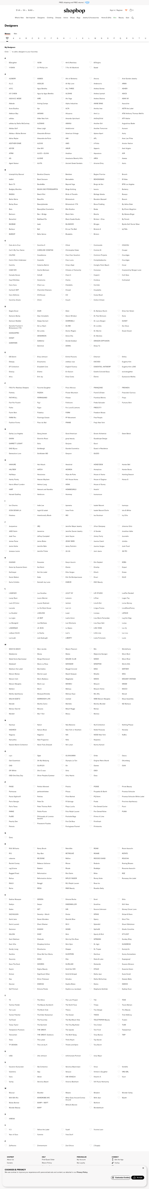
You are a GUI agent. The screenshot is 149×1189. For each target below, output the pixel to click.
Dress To (97, 346)
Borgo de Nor (98, 184)
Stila (123, 899)
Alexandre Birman (43, 133)
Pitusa (68, 791)
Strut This (125, 919)
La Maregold (13, 623)
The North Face (71, 1005)
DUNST (124, 321)
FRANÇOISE (98, 388)
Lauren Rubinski (43, 603)
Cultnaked (126, 280)
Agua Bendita (42, 88)
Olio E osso (41, 770)
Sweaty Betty (127, 979)
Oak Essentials (14, 760)
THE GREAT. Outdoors (45, 1035)
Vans (11, 1077)
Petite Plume (42, 811)
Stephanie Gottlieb (101, 989)
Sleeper (68, 949)
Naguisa (12, 735)
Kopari (124, 567)
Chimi (39, 300)
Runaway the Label (129, 878)
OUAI (124, 765)
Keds (39, 577)
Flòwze (68, 398)
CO (67, 295)
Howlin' (96, 489)
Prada (96, 801)
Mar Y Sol (40, 714)
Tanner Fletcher (14, 1015)
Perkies (40, 796)
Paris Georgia (14, 801)
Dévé (67, 311)
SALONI (12, 934)
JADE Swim (13, 531)
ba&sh (11, 179)
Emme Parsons (71, 357)
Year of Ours (13, 1134)
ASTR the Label (127, 108)
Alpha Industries (72, 103)
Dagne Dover (13, 311)
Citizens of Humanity (73, 270)
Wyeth (124, 1098)
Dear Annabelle (43, 316)
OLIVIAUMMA (71, 756)
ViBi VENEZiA (71, 1077)
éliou (11, 377)
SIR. (67, 909)
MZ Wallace (126, 704)
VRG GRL (125, 1072)
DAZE (39, 311)
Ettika (124, 357)
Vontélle (125, 1067)
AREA (96, 158)
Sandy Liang (13, 949)
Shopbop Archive (43, 944)
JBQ (38, 526)
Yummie (40, 1134)
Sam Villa (12, 944)
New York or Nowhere (73, 730)
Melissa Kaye (70, 694)
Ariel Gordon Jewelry (129, 78)
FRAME (68, 422)
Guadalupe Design (100, 438)
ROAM (96, 848)
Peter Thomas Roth (44, 806)
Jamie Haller (13, 546)
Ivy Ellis (125, 515)
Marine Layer (42, 674)
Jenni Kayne (70, 536)
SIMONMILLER (71, 904)
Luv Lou (125, 633)
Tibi (95, 1000)
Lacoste (12, 608)
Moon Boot (126, 654)
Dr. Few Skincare (100, 316)
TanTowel (12, 1020)
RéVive (68, 858)
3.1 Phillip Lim (42, 67)
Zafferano (12, 1145)
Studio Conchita (128, 929)
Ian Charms (13, 505)
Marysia (40, 709)
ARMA (124, 83)
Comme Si (97, 250)
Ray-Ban (40, 853)
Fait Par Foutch (14, 403)
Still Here (125, 904)
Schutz (11, 974)
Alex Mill (40, 148)
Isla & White (126, 510)
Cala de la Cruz (14, 245)
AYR (123, 153)
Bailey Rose (13, 204)
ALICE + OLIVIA (43, 153)
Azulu (124, 163)
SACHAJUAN (13, 914)
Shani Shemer (42, 924)
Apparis (96, 148)
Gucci (96, 443)
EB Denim (12, 357)
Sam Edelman (14, 939)
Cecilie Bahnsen (43, 270)
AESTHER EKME (15, 143)
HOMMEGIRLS (71, 489)
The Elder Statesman (45, 1015)
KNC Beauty (98, 582)
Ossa (95, 775)
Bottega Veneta (99, 194)
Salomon (12, 929)
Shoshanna (41, 949)
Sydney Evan (127, 989)
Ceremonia (41, 280)
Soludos (69, 979)
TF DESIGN (13, 1045)
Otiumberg (126, 760)
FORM (68, 412)
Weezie (68, 1093)
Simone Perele (42, 989)
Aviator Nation (127, 143)
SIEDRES (40, 964)
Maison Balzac (14, 674)
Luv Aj (124, 628)
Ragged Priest (14, 873)
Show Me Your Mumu (45, 954)
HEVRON (69, 469)
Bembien (69, 174)
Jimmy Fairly (98, 536)
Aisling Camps (42, 103)
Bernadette (70, 179)
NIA (67, 735)
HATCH (39, 469)
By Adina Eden (127, 204)
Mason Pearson (71, 649)
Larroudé (12, 638)
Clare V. (68, 275)
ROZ (123, 873)
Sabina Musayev (15, 899)
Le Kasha (40, 633)
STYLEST (125, 934)
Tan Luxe (12, 1010)
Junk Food (126, 546)
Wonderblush (98, 1108)
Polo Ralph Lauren (72, 811)
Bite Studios (70, 209)
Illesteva (12, 515)
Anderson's (98, 83)
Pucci (124, 806)
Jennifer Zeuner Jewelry (74, 531)
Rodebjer (97, 868)
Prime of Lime (99, 816)
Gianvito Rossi (42, 438)
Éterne (96, 377)
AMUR (68, 148)
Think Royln (70, 1040)
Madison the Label (16, 669)
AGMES (40, 78)
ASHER (124, 88)
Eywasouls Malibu (128, 377)
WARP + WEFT (42, 1103)
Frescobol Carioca (128, 393)
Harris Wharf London (17, 484)
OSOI (96, 770)
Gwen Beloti (126, 433)
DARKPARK (13, 343)
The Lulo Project (72, 1000)
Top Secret (98, 1040)
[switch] (6, 63)
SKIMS (68, 929)
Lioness (96, 613)
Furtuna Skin (127, 403)
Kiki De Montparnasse (74, 577)
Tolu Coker (98, 1025)
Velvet (39, 1077)
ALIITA (39, 163)
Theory (68, 1010)
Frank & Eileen (99, 393)
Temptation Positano (16, 1030)
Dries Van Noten (128, 311)
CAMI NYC (13, 270)
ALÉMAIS (40, 123)
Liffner (96, 598)
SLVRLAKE (69, 964)
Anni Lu (96, 113)
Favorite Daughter (44, 388)
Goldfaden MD (42, 453)
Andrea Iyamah (99, 93)
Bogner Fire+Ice (99, 174)
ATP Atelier (126, 118)
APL (95, 138)
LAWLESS (41, 613)
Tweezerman (126, 1030)
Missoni (97, 684)
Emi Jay (40, 377)
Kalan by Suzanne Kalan (18, 567)
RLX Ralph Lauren (72, 883)
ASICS (124, 93)
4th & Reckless (71, 63)
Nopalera (97, 740)
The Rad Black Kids (73, 1020)
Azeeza (124, 158)
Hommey (69, 494)
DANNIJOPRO (14, 333)
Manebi (11, 704)
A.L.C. (11, 83)
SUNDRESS (126, 944)
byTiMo (124, 229)
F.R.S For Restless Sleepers (19, 388)
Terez (11, 1040)
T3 (10, 1000)
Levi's (68, 633)
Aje (38, 108)
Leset (67, 613)
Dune (124, 316)
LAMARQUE (13, 628)
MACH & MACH (14, 649)
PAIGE (11, 786)
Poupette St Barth (100, 791)
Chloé (68, 245)
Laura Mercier (42, 598)
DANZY (11, 338)
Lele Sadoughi (42, 638)
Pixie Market (70, 796)
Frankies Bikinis (100, 398)
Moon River (126, 659)
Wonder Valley (127, 1093)
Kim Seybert (98, 562)
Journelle (125, 536)
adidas (11, 118)
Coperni (97, 275)
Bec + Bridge (41, 214)
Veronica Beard (42, 1082)
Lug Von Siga (127, 618)
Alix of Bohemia (71, 78)
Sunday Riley (127, 939)
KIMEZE (68, 582)
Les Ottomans (71, 623)
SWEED (125, 984)
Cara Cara (13, 285)
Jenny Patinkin (71, 546)
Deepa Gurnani (42, 321)
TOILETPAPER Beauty (102, 1020)
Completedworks (100, 260)
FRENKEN (125, 388)
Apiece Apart (98, 133)
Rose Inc (97, 883)
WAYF (39, 1108)
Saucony (12, 959)
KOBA (124, 562)
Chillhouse (41, 295)
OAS (10, 765)
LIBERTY (69, 638)
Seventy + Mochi (43, 914)
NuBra (124, 735)
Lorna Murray (127, 603)
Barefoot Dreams (43, 174)
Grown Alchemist (100, 433)
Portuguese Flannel (73, 826)
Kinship (96, 567)
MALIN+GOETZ (14, 699)
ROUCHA (125, 858)
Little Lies (97, 633)
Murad (124, 694)
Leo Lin (68, 608)
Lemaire (68, 598)
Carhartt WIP (14, 290)
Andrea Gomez (99, 88)
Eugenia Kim (126, 362)
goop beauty (70, 438)
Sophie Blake (70, 984)
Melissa (68, 689)
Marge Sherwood (43, 659)
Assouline (125, 103)
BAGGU (12, 194)
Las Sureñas (41, 593)
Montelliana (126, 649)
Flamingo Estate (43, 417)
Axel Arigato (126, 148)
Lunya (124, 623)
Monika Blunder (99, 704)
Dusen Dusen (127, 331)
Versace (68, 1072)
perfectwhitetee (43, 791)
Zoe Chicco (70, 1145)
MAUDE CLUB (71, 659)
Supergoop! (126, 959)
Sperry (96, 919)
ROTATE (125, 853)
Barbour (12, 229)
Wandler (40, 1093)
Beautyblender (42, 204)
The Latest (41, 1040)
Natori (39, 725)
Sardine (12, 954)
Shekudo (40, 939)
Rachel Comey (14, 863)
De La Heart (41, 326)
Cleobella (69, 285)
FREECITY (97, 408)
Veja (38, 1072)
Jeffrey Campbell (43, 536)
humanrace (98, 494)
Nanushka (13, 740)
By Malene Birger (128, 214)
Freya (124, 398)
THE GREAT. (41, 1030)
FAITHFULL (13, 398)
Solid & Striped (71, 974)
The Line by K (42, 1045)
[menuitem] (19, 10)
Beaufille (40, 199)
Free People (98, 417)
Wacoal (12, 1093)
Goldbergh (41, 448)
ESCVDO (97, 362)
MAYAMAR (69, 664)
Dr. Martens (98, 336)
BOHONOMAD (99, 179)
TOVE (124, 1000)
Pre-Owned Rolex (100, 811)
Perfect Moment (43, 786)
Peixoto (12, 826)
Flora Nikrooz (71, 388)
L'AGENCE (13, 593)
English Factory (71, 367)
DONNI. (68, 346)
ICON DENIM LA (15, 510)
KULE (124, 577)
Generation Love (15, 453)
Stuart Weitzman (128, 924)
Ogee (39, 756)
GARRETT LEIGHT (15, 443)
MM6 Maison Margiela (102, 699)
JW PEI (124, 551)
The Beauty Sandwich (45, 1005)
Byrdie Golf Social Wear (131, 224)
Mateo (68, 654)
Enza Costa (70, 377)
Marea (39, 654)
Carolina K (41, 245)
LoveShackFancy (128, 608)
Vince (96, 1067)
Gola (39, 443)
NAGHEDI (12, 730)
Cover (124, 265)
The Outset (70, 1015)
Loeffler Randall (128, 593)
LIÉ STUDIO (98, 593)
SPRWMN (97, 939)
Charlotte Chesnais (44, 290)
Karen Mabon (14, 577)
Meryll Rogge (70, 709)
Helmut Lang (42, 484)
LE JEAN (40, 628)
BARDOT (12, 234)
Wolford (97, 1103)
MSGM (124, 684)
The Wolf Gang (71, 1035)
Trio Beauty (126, 1010)
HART (11, 489)
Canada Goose (14, 275)
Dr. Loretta (98, 326)
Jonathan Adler (127, 531)
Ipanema (69, 505)
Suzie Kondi (126, 974)
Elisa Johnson (42, 357)
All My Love (70, 83)
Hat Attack (41, 464)
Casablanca (41, 255)
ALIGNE (40, 158)
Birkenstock (70, 199)
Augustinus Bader (128, 123)
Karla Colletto (14, 582)
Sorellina (97, 904)
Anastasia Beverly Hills (74, 158)
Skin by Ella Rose (72, 939)
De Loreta (40, 331)
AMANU (68, 123)
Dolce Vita (69, 336)
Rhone (68, 863)
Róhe (95, 873)
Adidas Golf (13, 128)
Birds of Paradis (72, 194)
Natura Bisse (42, 730)
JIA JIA (68, 551)
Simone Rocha (71, 899)
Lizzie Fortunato (100, 638)
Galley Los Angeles (16, 433)
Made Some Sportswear (18, 659)
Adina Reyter (13, 138)
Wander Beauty (14, 1108)
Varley (11, 1082)
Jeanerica (40, 531)
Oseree (96, 765)
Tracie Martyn (127, 1005)
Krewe (124, 572)
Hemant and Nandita (45, 489)
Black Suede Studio (73, 219)
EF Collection (14, 367)
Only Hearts (70, 775)
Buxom (124, 199)
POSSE (96, 786)
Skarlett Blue (70, 919)
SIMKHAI (40, 984)
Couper (124, 250)
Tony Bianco (98, 1035)
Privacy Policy (82, 1172)
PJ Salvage (69, 801)
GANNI (11, 438)
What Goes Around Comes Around (75, 1099)
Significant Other (43, 974)
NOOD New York (100, 735)
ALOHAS (69, 93)
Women (7, 34)
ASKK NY (125, 98)
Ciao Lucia (70, 260)
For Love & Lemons (73, 408)
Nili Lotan (69, 745)
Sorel (96, 899)
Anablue (69, 153)
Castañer (40, 260)
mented (68, 699)
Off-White (12, 770)
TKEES (96, 1015)
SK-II (67, 924)
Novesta (125, 730)
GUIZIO (96, 453)
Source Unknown (100, 909)
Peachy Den (13, 821)
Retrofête (69, 848)
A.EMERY (12, 78)
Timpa (96, 1005)
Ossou (124, 756)
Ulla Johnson (42, 1056)
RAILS (11, 883)
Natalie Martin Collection (18, 745)
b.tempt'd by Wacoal (16, 174)
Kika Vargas (70, 572)
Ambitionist (70, 128)
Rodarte (97, 863)
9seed (96, 67)
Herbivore (40, 494)
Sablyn (11, 904)
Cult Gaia (125, 275)
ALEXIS (40, 143)
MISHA (96, 679)
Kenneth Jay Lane (43, 582)
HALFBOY (12, 469)
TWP (123, 1035)
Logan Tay (126, 598)
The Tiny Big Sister (72, 1025)
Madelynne (13, 654)
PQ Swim (97, 796)
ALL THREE (70, 88)
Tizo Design (98, 1010)
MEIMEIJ (69, 684)
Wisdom (97, 1093)
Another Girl (98, 123)
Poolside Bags (71, 816)
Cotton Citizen (99, 300)
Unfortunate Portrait (73, 1056)
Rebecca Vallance (43, 863)
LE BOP (40, 618)
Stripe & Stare (127, 914)
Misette (96, 674)
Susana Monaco (128, 964)
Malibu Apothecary (16, 694)
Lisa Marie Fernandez (102, 618)
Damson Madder (15, 321)
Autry (124, 133)
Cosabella (97, 290)
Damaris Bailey (14, 316)
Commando (98, 245)
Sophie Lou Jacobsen (73, 989)
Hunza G (125, 479)
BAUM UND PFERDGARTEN (47, 189)
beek (39, 224)
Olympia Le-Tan (71, 760)
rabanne (12, 858)
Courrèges (125, 255)
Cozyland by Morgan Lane (131, 270)
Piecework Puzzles (44, 823)
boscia (96, 189)
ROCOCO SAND (99, 858)
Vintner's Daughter (100, 1072)
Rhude (68, 868)
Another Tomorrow (100, 128)
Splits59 (97, 929)
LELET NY (69, 593)
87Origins (97, 63)
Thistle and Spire (72, 1045)
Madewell (12, 664)
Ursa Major (98, 1056)
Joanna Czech (99, 541)
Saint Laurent (14, 924)
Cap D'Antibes (14, 280)
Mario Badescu (42, 679)
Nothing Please (127, 725)
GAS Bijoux (13, 448)
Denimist (40, 346)
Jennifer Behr (42, 546)
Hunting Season (128, 474)
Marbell (12, 714)
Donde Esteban (71, 341)
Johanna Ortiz (127, 526)
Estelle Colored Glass (102, 372)
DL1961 (68, 326)
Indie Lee (40, 505)
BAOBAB (12, 224)
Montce (96, 714)
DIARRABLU (70, 321)
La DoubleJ (13, 613)
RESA (39, 888)
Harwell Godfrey (15, 494)
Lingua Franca (99, 608)
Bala (10, 209)
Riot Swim (69, 873)
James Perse (13, 541)
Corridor (97, 285)
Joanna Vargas (99, 546)
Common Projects (100, 255)
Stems (96, 984)
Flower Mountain (72, 393)
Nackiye (12, 725)
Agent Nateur (14, 163)
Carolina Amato (15, 300)
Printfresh (97, 821)
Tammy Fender (14, 1005)
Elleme (39, 372)
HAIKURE (12, 464)
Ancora (96, 78)
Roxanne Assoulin (128, 868)
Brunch (124, 174)
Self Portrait (13, 989)
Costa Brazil (98, 295)
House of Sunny (99, 484)
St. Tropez (97, 949)
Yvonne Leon (98, 1129)
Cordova (97, 280)
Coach (68, 300)
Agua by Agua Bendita (45, 93)
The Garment (42, 1025)
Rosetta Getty (99, 888)
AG (10, 158)
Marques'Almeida (43, 694)
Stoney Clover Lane (129, 909)
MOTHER (125, 669)
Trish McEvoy (127, 1015)
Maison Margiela (15, 684)
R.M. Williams (14, 848)
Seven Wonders (43, 919)
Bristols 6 (97, 229)
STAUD (96, 969)
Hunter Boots (127, 469)
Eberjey (11, 362)
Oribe (96, 756)
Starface (97, 954)
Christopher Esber (72, 250)
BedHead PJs (42, 219)
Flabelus (40, 412)
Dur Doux (125, 326)
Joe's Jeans (98, 551)
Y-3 (10, 1129)
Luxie (124, 638)
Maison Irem (13, 679)
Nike (67, 740)
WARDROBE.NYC (43, 1098)
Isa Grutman (98, 515)
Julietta (124, 541)
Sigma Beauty (42, 969)
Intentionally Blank (44, 515)
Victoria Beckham (72, 1082)
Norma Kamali (99, 745)
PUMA (124, 811)
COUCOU (125, 245)
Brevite (96, 214)
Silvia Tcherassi (43, 979)
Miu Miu (97, 694)
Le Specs (69, 628)
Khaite (68, 567)
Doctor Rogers (71, 331)
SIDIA (39, 959)
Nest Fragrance (42, 740)
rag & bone (13, 868)
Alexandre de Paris (44, 138)
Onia (67, 770)
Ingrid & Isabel (42, 510)
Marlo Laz (41, 684)
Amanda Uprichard (73, 118)
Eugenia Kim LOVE (129, 367)
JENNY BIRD (70, 541)
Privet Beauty (127, 786)
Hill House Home (72, 479)
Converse (97, 270)
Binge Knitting (71, 189)
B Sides (125, 179)
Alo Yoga (69, 98)
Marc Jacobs (41, 649)
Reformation (41, 873)
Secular (12, 984)
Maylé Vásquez (71, 674)
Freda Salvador (99, 403)
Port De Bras (70, 821)
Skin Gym (69, 944)
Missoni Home (99, 689)
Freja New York (99, 422)
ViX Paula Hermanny (101, 1082)
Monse (96, 709)
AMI (67, 138)
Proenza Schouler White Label (133, 796)
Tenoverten (13, 1035)
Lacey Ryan (13, 598)
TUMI (124, 1025)
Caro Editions (14, 295)
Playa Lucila (70, 806)
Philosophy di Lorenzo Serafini (45, 817)
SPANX (96, 914)
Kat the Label (42, 572)
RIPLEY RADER (71, 878)
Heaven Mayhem (43, 479)
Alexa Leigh (41, 128)
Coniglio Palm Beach (101, 265)
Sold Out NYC (71, 969)
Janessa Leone (14, 551)
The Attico (41, 1000)
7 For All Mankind (72, 67)
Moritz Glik (126, 664)
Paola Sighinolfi (15, 796)
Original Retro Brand (101, 760)
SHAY (39, 934)
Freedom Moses (99, 412)
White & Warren (71, 1105)
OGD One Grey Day (16, 775)
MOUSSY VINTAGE (129, 679)
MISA (96, 669)
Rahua (11, 878)
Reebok (40, 868)
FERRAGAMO (42, 398)
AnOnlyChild (98, 118)
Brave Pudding (99, 204)
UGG (10, 1056)
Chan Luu (40, 285)
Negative (40, 735)
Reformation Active (44, 878)
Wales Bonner (14, 1103)
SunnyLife (125, 949)
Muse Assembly (128, 699)
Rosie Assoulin (127, 848)
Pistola (68, 786)
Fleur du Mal (42, 422)
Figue (39, 408)
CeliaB (39, 275)
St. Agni (96, 944)
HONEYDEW (98, 464)
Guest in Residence (101, 448)
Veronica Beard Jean (73, 1067)
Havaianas (41, 474)
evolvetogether (127, 372)
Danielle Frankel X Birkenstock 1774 (16, 327)
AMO (67, 143)
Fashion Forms (14, 422)
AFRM (11, 153)
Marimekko (41, 669)
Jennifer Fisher (42, 551)
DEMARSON (41, 336)
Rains (11, 888)
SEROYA (40, 899)
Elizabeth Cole (42, 367)
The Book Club (42, 1010)
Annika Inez (98, 108)
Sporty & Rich (99, 934)
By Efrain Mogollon (129, 209)
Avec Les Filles (127, 138)
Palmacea (12, 791)
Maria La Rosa (42, 664)
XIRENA (12, 1119)
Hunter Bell (126, 464)
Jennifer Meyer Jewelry (74, 526)
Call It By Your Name (16, 250)
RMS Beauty (70, 888)
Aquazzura (97, 153)
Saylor (11, 969)
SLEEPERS (70, 954)
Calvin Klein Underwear (17, 260)
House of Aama (99, 474)
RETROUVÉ (70, 853)
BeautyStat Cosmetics (45, 209)
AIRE (39, 98)
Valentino (12, 1072)
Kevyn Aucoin (71, 562)
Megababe (69, 679)
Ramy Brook (41, 848)
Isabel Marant (99, 505)
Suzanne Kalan (127, 969)
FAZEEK (40, 393)
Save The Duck (14, 964)
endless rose (70, 362)
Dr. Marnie (97, 331)
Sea (10, 979)
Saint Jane (13, 919)
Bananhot (12, 219)
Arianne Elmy (99, 163)
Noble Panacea (99, 730)
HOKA (68, 484)
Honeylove (97, 469)
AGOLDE (40, 83)
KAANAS (12, 562)
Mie (95, 649)
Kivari (96, 577)
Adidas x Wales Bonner (17, 133)
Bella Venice (41, 234)
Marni (39, 689)
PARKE (11, 811)
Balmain (12, 214)
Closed (68, 290)
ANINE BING (98, 103)
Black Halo (70, 214)
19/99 (39, 63)
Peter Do (40, 801)
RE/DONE (41, 858)
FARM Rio (12, 417)
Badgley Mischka (15, 189)
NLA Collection (99, 725)
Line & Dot (98, 603)
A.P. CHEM (13, 93)
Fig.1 (38, 403)
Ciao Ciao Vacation (73, 255)
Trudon (124, 1020)
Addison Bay (13, 113)
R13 (10, 853)
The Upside (70, 1030)
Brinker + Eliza (99, 219)
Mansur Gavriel (14, 709)
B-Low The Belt (71, 229)
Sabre (11, 909)
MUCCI (124, 689)
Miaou (68, 714)
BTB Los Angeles (128, 184)
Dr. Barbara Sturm (100, 311)
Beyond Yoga (70, 184)
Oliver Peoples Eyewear (45, 775)
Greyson (69, 453)
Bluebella (69, 234)
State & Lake (98, 959)
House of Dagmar (100, 479)
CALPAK (12, 255)
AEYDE (11, 148)
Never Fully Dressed (44, 745)
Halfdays (12, 474)
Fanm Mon (13, 412)
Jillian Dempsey (99, 526)
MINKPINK (98, 664)
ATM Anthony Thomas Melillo (133, 113)
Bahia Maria (13, 199)
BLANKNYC (70, 224)
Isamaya (125, 505)
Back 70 (12, 184)
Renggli (40, 883)
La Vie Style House (44, 608)
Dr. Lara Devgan (99, 321)
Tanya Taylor (13, 1025)
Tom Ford (97, 1030)
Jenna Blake (41, 541)
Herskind (69, 464)
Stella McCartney (100, 979)
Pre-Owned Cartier (100, 806)
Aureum (125, 128)
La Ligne (12, 618)
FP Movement (71, 417)
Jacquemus (13, 526)
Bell (38, 229)
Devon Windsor (71, 316)
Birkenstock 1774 (72, 204)
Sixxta (68, 914)
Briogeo (96, 224)
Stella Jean (98, 974)
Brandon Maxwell (100, 199)
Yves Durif (69, 1134)
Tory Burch (98, 1045)
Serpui (39, 904)
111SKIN (12, 67)
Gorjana (68, 443)
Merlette (69, 704)
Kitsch (96, 572)
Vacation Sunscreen (16, 1067)
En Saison (69, 372)
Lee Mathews (42, 623)
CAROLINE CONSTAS (45, 250)
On (67, 765)
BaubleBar (41, 184)
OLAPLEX (40, 765)
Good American (71, 433)
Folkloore (69, 403)
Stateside (97, 964)
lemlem (68, 603)
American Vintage (72, 133)
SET (38, 909)
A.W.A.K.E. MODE (15, 98)
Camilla (12, 265)
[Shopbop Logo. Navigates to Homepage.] (74, 10)
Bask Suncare (42, 179)
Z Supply (97, 1145)
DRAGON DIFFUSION (101, 341)
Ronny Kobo (98, 878)
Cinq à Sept (70, 265)
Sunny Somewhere (129, 954)
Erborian (97, 357)
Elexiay (11, 372)
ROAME (96, 853)
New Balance (70, 725)
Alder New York (42, 118)
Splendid (97, 924)
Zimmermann (42, 1145)
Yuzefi (68, 1129)
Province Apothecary (129, 801)
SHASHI (40, 929)
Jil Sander (97, 531)
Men (15, 34)
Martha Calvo (42, 704)
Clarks (68, 280)
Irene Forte (69, 510)
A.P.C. (11, 88)
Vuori (124, 1077)
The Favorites (42, 1020)
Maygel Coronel (71, 669)
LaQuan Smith (14, 633)
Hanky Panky (14, 479)
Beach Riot (41, 194)
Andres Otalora (99, 98)
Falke (11, 408)
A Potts (96, 143)
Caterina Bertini (43, 265)
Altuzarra (69, 113)
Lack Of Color (14, 603)
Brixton (96, 234)
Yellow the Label (43, 1129)
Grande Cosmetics (72, 448)
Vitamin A (97, 1077)
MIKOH (96, 659)
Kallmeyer (12, 572)
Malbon (12, 689)
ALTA (67, 108)
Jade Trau (12, 536)
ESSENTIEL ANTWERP (102, 367)
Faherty (12, 393)
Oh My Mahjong (43, 760)
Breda (96, 209)
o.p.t (10, 756)
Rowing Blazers (127, 863)
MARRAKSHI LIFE (43, 699)
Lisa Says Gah (99, 623)
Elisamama (41, 362)
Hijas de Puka (71, 474)
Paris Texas (13, 806)
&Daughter (13, 63)
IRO (67, 515)
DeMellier (40, 341)
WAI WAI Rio (13, 1098)
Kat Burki (40, 567)
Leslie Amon (70, 618)
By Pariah (125, 219)
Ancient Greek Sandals (74, 163)
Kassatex (40, 562)
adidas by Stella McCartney (19, 123)
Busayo (124, 194)
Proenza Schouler (128, 791)
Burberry (125, 189)
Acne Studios (14, 108)
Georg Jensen (42, 433)
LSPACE (125, 613)
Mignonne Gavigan (100, 654)
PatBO (11, 816)
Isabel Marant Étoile (101, 510)
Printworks (98, 826)
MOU (124, 674)
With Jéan (97, 1098)
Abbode (12, 103)
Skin (67, 934)
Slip (67, 959)
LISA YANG (98, 628)
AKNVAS (40, 113)
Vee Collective (42, 1067)
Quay (11, 837)
